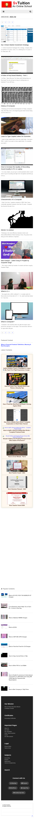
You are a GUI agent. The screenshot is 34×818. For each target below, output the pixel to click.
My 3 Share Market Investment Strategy (15, 45)
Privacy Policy (8, 746)
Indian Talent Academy (10, 733)
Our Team (7, 730)
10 (9, 687)
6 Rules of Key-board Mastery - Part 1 (14, 75)
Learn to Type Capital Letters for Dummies (16, 136)
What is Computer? (7, 322)
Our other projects (9, 736)
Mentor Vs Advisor (7, 230)
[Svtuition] (17, 7)
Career (6, 734)
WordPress (13, 788)
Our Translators (8, 731)
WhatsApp (13, 783)
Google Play (25, 788)
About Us (7, 728)
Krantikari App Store (19, 792)
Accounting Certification (10, 718)
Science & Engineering (10, 763)
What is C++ (5, 291)
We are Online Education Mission (12, 706)
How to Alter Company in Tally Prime (19, 689)
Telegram (25, 783)
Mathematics (8, 761)
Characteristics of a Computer (11, 199)
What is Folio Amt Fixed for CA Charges (20, 646)
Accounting (7, 758)
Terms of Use (8, 748)
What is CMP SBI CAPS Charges (18, 636)
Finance (6, 759)
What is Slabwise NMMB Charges (18, 617)
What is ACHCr (13, 627)
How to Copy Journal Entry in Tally (18, 656)
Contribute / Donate (9, 708)
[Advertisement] (17, 529)
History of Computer (8, 106)
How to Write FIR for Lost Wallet (17, 665)
